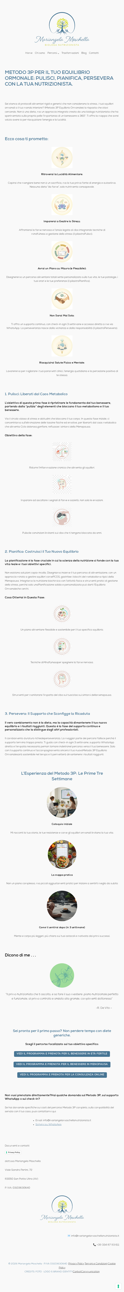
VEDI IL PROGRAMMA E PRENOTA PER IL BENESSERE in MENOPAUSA (62, 1064)
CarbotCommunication (86, 1272)
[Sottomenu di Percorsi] (58, 53)
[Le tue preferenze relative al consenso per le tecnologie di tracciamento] (118, 1286)
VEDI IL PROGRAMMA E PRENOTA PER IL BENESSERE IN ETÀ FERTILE (62, 1054)
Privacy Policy (14, 1152)
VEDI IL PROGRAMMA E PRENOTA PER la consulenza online (62, 1075)
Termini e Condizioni (96, 1264)
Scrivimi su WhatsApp (49, 1124)
